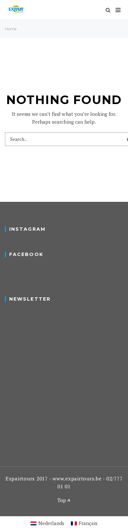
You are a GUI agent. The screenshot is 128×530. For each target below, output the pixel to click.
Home (10, 28)
